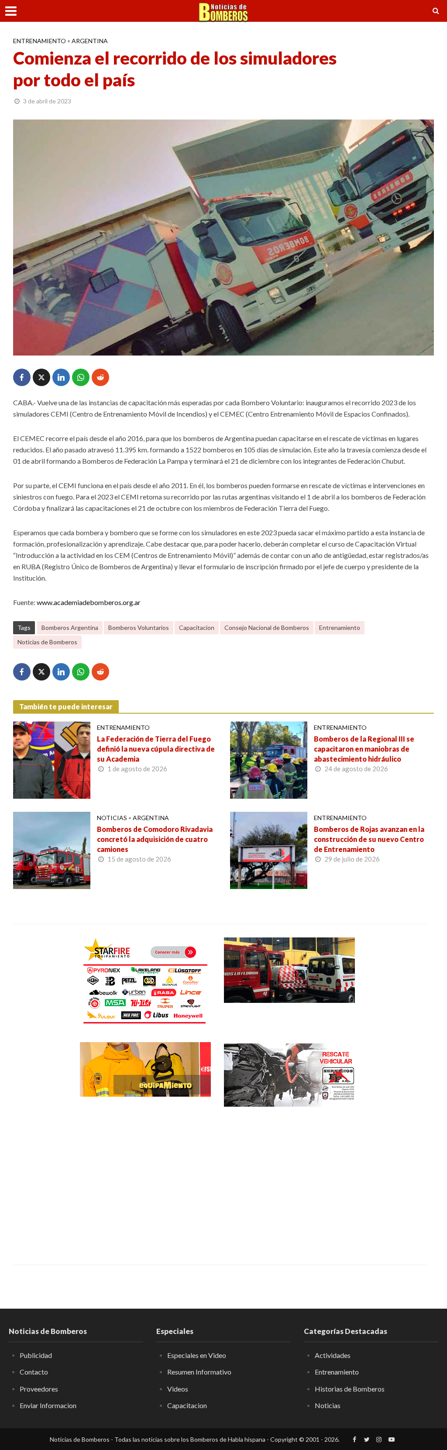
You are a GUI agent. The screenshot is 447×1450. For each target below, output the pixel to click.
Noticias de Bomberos (47, 642)
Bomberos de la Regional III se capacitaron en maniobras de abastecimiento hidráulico (364, 749)
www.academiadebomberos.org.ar (89, 602)
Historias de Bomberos (350, 1389)
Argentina (90, 40)
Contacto (34, 1372)
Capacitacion (196, 627)
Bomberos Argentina (69, 627)
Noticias (112, 817)
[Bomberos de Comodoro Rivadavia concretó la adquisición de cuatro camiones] (51, 849)
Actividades (333, 1355)
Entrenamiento (39, 40)
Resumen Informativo (199, 1372)
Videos (177, 1389)
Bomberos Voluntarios (138, 627)
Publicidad (36, 1355)
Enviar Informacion (48, 1405)
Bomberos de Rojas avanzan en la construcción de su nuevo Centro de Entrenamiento (369, 839)
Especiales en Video (196, 1355)
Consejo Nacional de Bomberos (266, 627)
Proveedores (39, 1389)
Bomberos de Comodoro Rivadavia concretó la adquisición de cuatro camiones (155, 839)
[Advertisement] (145, 1179)
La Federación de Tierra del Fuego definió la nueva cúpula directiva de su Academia (156, 749)
